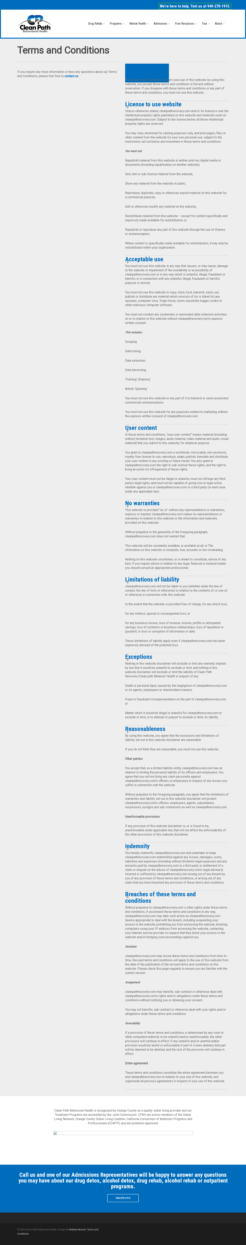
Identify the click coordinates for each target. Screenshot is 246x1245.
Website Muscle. (77, 1229)
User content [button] (141, 427)
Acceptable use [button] (144, 259)
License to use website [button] (153, 104)
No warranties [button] (142, 503)
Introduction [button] (140, 73)
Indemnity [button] (137, 846)
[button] (123, 1198)
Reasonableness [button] (145, 728)
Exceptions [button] (138, 656)
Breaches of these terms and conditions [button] (160, 897)
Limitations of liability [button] (152, 579)
